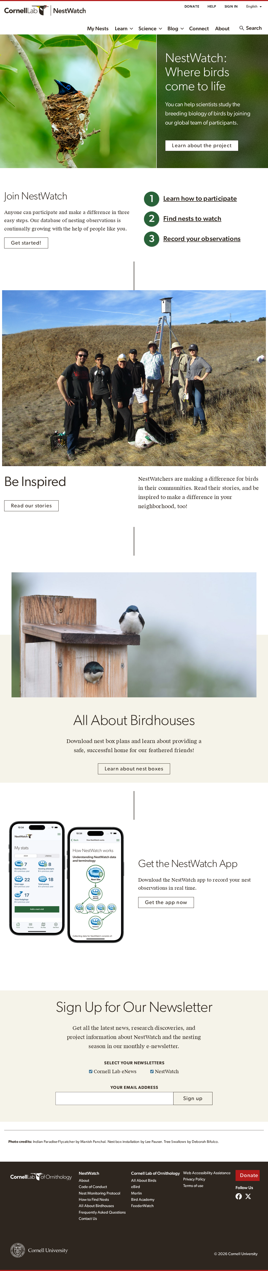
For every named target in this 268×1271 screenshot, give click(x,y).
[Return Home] (45, 10)
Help (212, 6)
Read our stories (31, 505)
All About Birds (143, 1181)
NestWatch (89, 1173)
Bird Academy (142, 1200)
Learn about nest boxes (134, 768)
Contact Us (88, 1219)
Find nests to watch (192, 219)
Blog (173, 28)
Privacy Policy (194, 1179)
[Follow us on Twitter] (248, 1197)
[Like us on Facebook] (239, 1197)
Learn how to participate (200, 198)
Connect (199, 28)
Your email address (134, 1087)
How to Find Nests (94, 1200)
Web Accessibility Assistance (207, 1173)
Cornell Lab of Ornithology (155, 1173)
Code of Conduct (93, 1187)
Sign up (193, 1098)
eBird (135, 1187)
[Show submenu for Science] (160, 28)
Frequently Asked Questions (102, 1212)
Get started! (26, 243)
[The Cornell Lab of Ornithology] (41, 1176)
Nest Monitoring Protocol (99, 1193)
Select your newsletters (134, 1063)
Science (147, 28)
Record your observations (202, 239)
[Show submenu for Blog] (182, 28)
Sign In (231, 6)
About (222, 28)
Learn (121, 28)
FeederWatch (142, 1206)
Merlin (136, 1193)
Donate (192, 6)
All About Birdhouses (96, 1206)
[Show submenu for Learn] (131, 28)
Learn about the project (202, 145)
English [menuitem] (252, 6)
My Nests (98, 28)
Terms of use (193, 1186)
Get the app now (166, 902)
